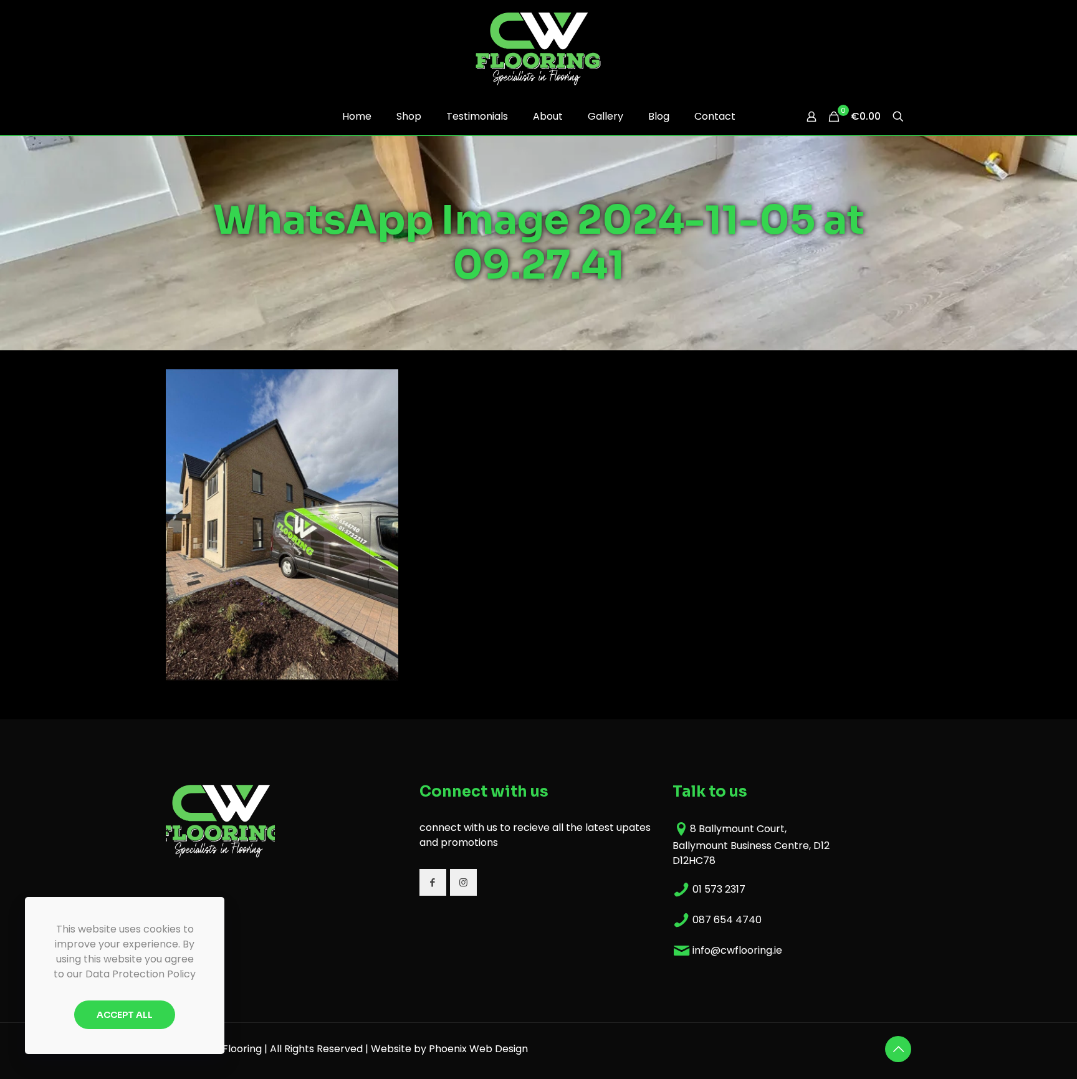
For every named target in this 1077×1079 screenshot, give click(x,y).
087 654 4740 (727, 920)
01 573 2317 (718, 889)
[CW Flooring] (538, 48)
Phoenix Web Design (478, 1049)
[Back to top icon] (898, 1049)
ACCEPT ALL (125, 1014)
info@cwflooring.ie (737, 950)
